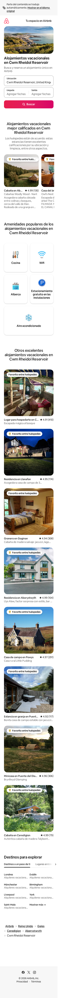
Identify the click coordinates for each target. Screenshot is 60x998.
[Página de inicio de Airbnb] (6, 21)
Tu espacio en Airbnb (39, 21)
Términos (36, 981)
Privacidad (22, 981)
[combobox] (29, 82)
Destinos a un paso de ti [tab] (17, 864)
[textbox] (16, 94)
